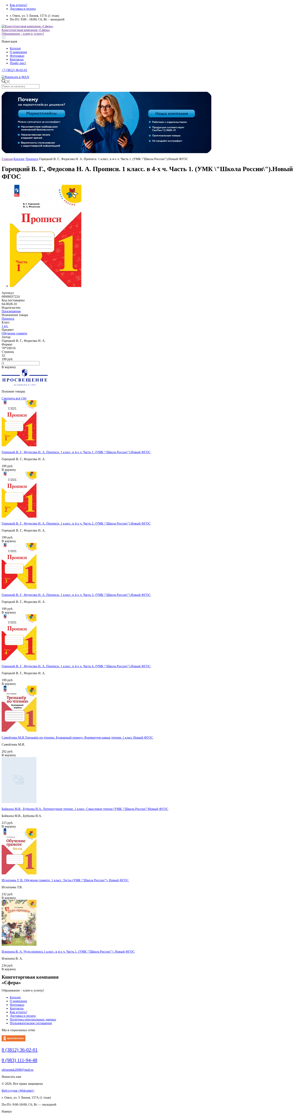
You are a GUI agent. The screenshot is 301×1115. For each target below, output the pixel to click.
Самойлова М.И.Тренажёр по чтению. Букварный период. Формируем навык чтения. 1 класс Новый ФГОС (77, 737)
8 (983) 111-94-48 (19, 1060)
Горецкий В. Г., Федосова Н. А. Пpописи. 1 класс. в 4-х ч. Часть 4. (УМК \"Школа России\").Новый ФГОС (76, 666)
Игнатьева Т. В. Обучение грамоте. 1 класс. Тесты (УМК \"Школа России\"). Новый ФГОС (65, 880)
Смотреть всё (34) (14, 398)
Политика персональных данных (33, 1019)
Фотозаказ (17, 55)
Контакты (17, 59)
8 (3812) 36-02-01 (20, 1049)
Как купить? (18, 5)
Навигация (9, 41)
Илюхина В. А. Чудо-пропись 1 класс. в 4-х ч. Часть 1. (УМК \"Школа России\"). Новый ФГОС (68, 951)
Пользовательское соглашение (31, 1023)
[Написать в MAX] (15, 77)
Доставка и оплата (23, 8)
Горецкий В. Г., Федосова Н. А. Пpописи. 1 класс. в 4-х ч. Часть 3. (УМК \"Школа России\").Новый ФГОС (76, 595)
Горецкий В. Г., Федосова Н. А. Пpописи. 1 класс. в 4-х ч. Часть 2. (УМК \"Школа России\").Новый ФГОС (76, 523)
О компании (18, 52)
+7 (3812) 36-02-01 (14, 70)
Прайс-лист (18, 63)
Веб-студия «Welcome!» (18, 1090)
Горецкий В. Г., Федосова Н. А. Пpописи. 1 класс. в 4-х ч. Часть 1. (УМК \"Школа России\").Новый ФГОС (76, 452)
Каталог (15, 48)
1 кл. (5, 326)
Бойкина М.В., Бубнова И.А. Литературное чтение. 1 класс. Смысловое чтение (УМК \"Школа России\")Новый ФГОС (85, 809)
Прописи (32, 159)
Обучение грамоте (14, 333)
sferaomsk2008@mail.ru (17, 1069)
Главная (7, 159)
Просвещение (11, 311)
